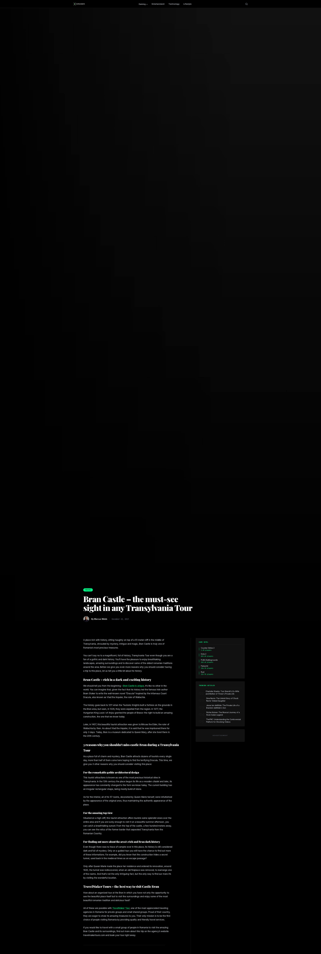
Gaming (142, 4)
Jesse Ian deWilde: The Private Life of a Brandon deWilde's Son (222, 706)
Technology (174, 4)
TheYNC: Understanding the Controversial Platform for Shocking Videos (223, 720)
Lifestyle (187, 4)
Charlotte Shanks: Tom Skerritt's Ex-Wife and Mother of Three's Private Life (222, 692)
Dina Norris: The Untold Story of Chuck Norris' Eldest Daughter (222, 699)
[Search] (246, 4)
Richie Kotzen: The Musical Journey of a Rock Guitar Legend (223, 713)
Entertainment (158, 4)
